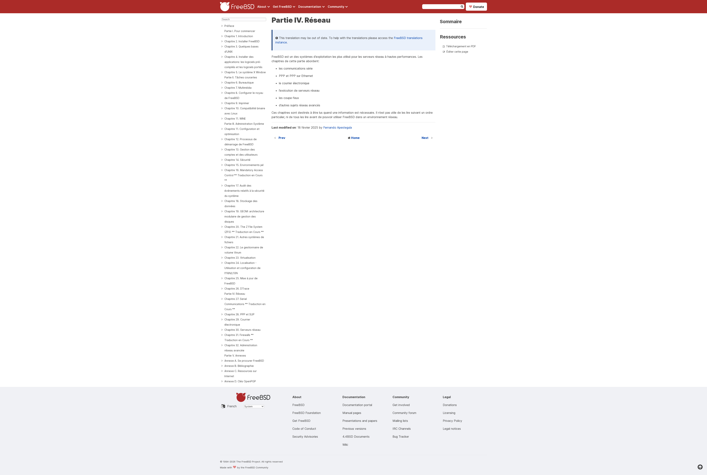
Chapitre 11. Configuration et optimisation (241, 131)
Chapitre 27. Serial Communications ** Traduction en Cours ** (244, 304)
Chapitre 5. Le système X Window (245, 72)
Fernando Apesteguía (337, 127)
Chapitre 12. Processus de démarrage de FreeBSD (240, 142)
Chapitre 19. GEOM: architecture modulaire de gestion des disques (244, 216)
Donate (476, 6)
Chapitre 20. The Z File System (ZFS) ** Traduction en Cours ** (244, 229)
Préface (229, 25)
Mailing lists (400, 421)
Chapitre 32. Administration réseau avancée (240, 348)
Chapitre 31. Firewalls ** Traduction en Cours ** (239, 337)
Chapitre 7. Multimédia (238, 87)
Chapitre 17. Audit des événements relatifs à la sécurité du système (244, 190)
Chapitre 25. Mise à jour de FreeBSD (241, 281)
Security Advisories (305, 436)
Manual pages (351, 413)
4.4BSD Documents (356, 436)
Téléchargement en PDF (461, 46)
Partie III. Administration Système (244, 123)
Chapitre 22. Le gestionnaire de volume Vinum (243, 250)
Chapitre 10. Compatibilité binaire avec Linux (244, 111)
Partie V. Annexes (235, 355)
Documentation (310, 6)
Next (425, 138)
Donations (450, 405)
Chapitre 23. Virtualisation (240, 257)
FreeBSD (298, 405)
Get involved (401, 405)
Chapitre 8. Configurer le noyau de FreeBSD (243, 95)
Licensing (449, 413)
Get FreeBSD (283, 6)
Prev (282, 138)
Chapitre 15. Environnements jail (243, 164)
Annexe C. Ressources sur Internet (240, 373)
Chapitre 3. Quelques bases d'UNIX (241, 49)
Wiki (345, 444)
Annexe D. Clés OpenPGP (240, 381)
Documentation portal (357, 405)
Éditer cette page (457, 51)
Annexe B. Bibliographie (239, 365)
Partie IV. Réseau (234, 293)
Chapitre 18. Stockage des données (240, 203)
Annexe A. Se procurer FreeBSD (244, 360)
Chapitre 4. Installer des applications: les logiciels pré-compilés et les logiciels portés (243, 62)
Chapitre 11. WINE (235, 118)
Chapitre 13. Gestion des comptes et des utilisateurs (241, 152)
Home (355, 138)
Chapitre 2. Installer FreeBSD (242, 41)
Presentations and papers (359, 421)
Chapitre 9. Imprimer (236, 103)
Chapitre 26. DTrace (236, 288)
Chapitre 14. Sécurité (237, 159)
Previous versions (354, 428)
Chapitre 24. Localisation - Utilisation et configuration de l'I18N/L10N (242, 268)
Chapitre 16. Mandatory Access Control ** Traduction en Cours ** (243, 175)
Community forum (404, 413)
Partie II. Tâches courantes (240, 77)
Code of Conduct (304, 428)
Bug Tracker (401, 436)
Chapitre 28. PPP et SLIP (239, 314)
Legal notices (452, 428)
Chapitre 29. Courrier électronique (237, 322)
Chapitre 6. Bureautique (239, 82)
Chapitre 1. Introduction (238, 36)
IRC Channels (402, 428)
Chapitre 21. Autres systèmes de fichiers (244, 239)
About (262, 6)
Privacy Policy (452, 421)
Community (336, 6)
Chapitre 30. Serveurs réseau (242, 329)
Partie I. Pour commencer (239, 31)
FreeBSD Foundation (306, 413)
